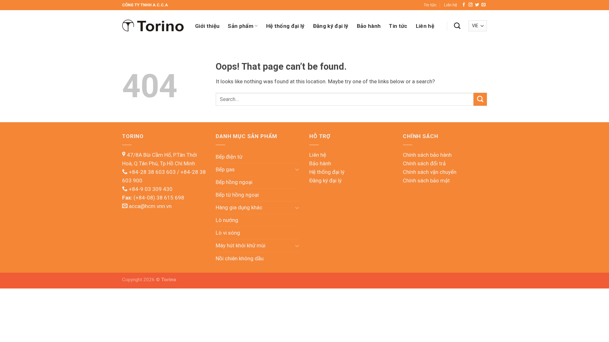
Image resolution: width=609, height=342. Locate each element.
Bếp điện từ (229, 157)
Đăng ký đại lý (331, 26)
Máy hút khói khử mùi (240, 245)
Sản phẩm (240, 26)
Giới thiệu (207, 26)
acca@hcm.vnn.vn (150, 206)
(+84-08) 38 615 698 (158, 197)
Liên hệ (450, 4)
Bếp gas (225, 169)
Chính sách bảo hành (427, 155)
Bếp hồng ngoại (234, 182)
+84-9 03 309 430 (151, 189)
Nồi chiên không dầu (240, 258)
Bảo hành (369, 26)
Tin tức (429, 4)
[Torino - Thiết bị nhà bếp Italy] (154, 26)
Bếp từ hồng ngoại (237, 195)
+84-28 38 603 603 (153, 172)
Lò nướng (227, 220)
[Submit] (480, 99)
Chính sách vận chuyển (429, 172)
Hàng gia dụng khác (239, 207)
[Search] (457, 26)
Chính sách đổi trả (424, 163)
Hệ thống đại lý (285, 26)
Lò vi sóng (228, 233)
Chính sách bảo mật (426, 180)
